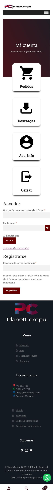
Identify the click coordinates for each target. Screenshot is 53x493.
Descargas (26, 121)
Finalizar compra (28, 355)
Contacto (24, 361)
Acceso (9, 240)
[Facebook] (22, 450)
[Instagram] (26, 450)
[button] (47, 478)
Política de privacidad (27, 420)
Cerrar (26, 190)
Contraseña (15, 222)
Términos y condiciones (28, 426)
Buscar (26, 488)
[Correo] (31, 450)
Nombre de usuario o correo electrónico (26, 210)
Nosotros (24, 345)
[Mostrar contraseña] (47, 228)
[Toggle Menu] (46, 12)
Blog (21, 350)
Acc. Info (26, 155)
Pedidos (26, 86)
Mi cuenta (21, 415)
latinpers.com (35, 477)
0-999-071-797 (23, 389)
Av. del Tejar (22, 385)
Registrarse (11, 290)
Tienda (19, 410)
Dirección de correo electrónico (25, 262)
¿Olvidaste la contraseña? (16, 248)
